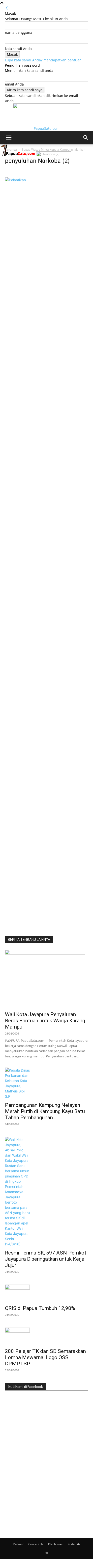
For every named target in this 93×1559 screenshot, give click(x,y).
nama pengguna (18, 32)
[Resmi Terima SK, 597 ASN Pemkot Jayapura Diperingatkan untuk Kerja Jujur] (46, 1192)
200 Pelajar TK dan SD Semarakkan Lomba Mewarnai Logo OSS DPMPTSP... (45, 1357)
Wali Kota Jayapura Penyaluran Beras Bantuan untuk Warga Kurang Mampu (45, 1020)
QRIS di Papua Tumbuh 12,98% (40, 1308)
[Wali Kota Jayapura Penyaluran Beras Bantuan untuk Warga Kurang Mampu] (46, 979)
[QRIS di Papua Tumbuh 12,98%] (46, 1293)
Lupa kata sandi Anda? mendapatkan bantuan (43, 60)
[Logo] (18, 155)
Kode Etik (74, 1544)
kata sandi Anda (18, 48)
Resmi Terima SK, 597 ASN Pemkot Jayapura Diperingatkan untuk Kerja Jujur (45, 1259)
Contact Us (35, 1544)
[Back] (6, 8)
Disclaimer (55, 1544)
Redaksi (18, 1544)
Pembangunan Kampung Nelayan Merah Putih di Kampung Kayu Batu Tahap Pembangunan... (45, 1111)
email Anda (14, 84)
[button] (8, 137)
